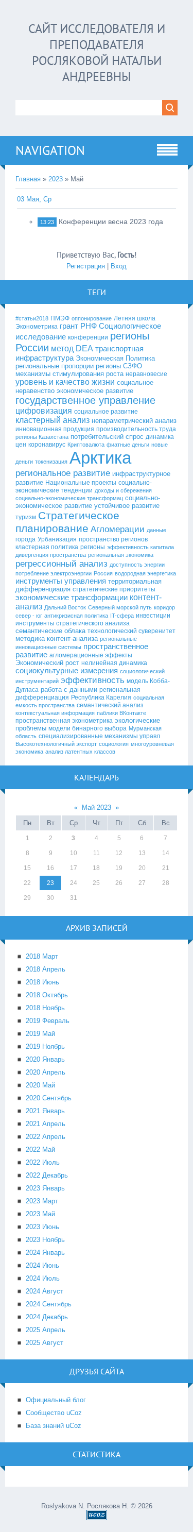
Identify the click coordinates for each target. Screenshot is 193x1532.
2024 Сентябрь (49, 1304)
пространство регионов (113, 539)
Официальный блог (56, 1400)
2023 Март (42, 1201)
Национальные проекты (80, 482)
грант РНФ (78, 326)
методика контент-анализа (56, 638)
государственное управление (85, 400)
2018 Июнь (42, 982)
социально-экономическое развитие (87, 501)
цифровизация (43, 410)
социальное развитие (106, 411)
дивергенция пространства (50, 555)
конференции (88, 337)
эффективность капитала (140, 547)
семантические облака (50, 631)
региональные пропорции (54, 366)
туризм (25, 517)
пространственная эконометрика (64, 720)
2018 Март (42, 956)
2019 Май (40, 1033)
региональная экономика (120, 555)
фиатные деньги (128, 444)
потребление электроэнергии (53, 573)
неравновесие (146, 374)
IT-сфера (122, 615)
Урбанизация (57, 539)
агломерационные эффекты (90, 655)
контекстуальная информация (55, 713)
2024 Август (44, 1291)
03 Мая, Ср (34, 199)
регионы (92, 547)
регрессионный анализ (61, 563)
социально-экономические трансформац (69, 498)
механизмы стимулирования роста (69, 374)
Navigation (50, 150)
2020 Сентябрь (49, 1098)
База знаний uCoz (53, 1425)
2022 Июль (43, 1162)
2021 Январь (45, 1111)
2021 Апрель (45, 1124)
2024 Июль (43, 1278)
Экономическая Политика (115, 358)
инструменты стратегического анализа (72, 623)
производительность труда (136, 429)
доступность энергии (137, 564)
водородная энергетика (145, 573)
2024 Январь (45, 1252)
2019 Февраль (47, 1021)
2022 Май (40, 1149)
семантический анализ (110, 705)
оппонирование (92, 318)
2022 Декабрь (47, 1175)
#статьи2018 (31, 318)
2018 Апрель (45, 969)
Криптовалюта (85, 444)
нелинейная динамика (114, 663)
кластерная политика (46, 547)
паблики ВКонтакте (121, 713)
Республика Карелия (101, 697)
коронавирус (46, 444)
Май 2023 (96, 807)
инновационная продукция (54, 429)
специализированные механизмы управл (99, 736)
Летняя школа (134, 318)
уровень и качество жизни (65, 382)
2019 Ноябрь (45, 1046)
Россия (103, 573)
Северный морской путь (120, 607)
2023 (55, 179)
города (25, 539)
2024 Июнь (42, 1265)
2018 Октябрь (47, 995)
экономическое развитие (95, 391)
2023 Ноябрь (45, 1240)
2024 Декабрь (47, 1317)
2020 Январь (45, 1059)
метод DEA (72, 348)
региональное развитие (62, 473)
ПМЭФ (59, 318)
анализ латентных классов (80, 751)
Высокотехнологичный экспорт (56, 744)
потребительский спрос (107, 436)
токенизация (51, 461)
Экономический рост (47, 663)
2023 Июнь (42, 1227)
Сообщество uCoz (54, 1413)
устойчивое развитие (127, 505)
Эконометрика (36, 326)
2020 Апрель (45, 1072)
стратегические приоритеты (114, 589)
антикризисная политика (76, 615)
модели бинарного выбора (87, 728)
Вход (119, 266)
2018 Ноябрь (45, 1008)
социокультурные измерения (66, 671)
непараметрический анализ (134, 420)
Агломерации (118, 529)
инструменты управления (60, 581)
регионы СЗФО (119, 366)
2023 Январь (45, 1188)
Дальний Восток (65, 607)
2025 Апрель (45, 1330)
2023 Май (40, 1214)
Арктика (100, 457)
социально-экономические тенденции (83, 486)
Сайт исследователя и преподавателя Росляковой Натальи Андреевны (96, 52)
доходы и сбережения (123, 490)
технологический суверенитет (131, 631)
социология (114, 744)
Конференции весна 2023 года (111, 221)
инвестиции (153, 615)
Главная (28, 179)
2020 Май (40, 1085)
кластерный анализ (52, 420)
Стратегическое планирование (67, 522)
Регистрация (85, 266)
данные (156, 530)
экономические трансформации (71, 597)
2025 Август (44, 1343)
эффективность (93, 680)
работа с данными (69, 689)
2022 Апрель (45, 1137)
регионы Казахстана (41, 437)
